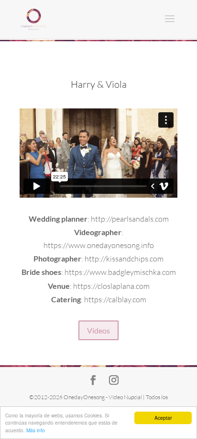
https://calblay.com (115, 299)
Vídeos (98, 330)
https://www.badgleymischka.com (120, 272)
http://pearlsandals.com (130, 219)
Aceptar (163, 417)
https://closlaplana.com (111, 286)
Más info (35, 430)
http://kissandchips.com (124, 258)
